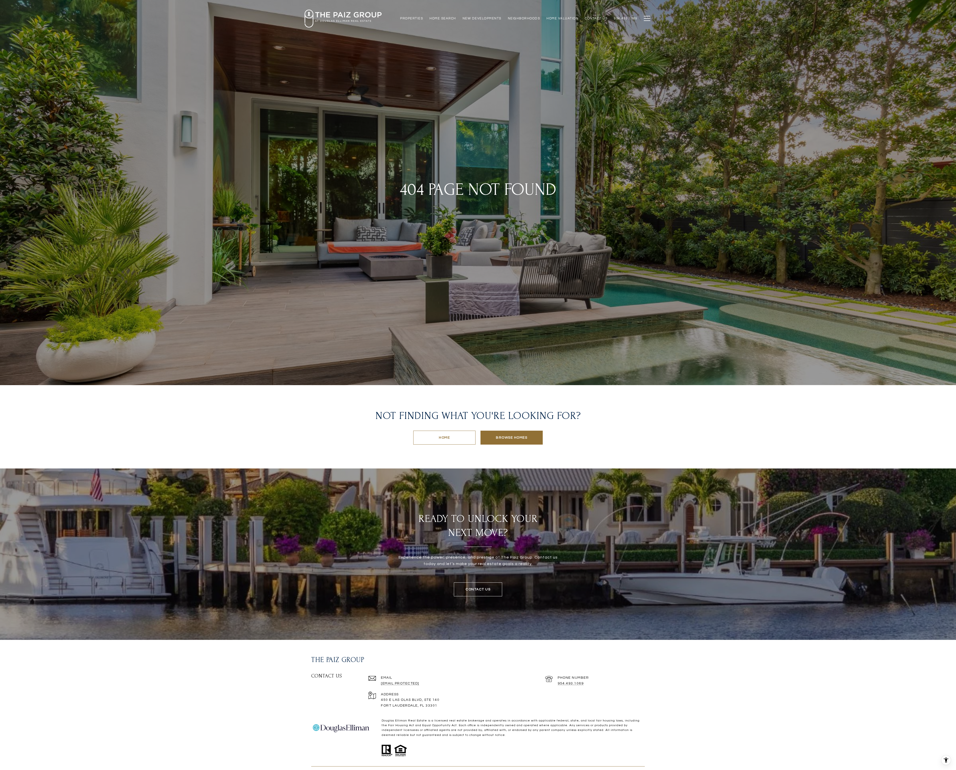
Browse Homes (511, 437)
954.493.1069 (571, 683)
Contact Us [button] (478, 589)
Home (444, 437)
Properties (411, 18)
